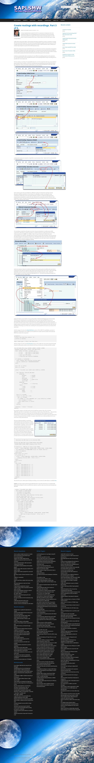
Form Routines (30, 343)
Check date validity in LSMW (66, 655)
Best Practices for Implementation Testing (45, 651)
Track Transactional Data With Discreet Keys (45, 663)
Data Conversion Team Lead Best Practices (45, 683)
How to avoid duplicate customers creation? (23, 590)
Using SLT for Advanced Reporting (44, 565)
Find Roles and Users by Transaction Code (45, 592)
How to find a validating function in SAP (45, 653)
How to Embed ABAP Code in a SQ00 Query (45, 618)
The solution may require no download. (22, 654)
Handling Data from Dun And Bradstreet (22, 668)
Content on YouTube (67, 29)
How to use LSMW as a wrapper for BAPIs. (45, 640)
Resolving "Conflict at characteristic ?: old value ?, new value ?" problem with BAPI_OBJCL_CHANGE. (23, 693)
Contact (62, 20)
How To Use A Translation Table (69, 50)
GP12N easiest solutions (19, 637)
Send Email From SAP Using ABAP (67, 613)
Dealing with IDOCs (41, 573)
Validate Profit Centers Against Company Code (70, 592)
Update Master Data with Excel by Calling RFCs (46, 561)
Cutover (15, 578)
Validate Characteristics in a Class (67, 654)
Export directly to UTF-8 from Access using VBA (70, 709)
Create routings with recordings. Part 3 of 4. (45, 650)
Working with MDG (40, 609)
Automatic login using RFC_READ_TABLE (22, 615)
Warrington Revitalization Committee (37, 757)
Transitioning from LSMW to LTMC (44, 578)
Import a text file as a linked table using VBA (70, 708)
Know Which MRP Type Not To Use (68, 568)
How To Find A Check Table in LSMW (44, 655)
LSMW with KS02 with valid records (21, 600)
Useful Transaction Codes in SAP (43, 641)
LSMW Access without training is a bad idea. (23, 649)
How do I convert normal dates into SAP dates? (23, 603)
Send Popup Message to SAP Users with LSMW (70, 577)
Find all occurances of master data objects (45, 661)
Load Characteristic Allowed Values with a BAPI (46, 616)
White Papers (17, 20)
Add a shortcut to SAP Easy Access (44, 664)
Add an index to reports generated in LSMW (70, 686)
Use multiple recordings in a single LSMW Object (46, 669)
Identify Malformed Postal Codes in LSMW (69, 695)
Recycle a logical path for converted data (22, 685)
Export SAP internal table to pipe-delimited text (70, 623)
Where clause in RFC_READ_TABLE (21, 647)
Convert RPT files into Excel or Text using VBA (70, 567)
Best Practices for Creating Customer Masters (46, 590)
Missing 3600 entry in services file (21, 650)
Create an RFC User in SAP (42, 629)
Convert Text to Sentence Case (67, 570)
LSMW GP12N (17, 584)
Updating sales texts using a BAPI (21, 617)
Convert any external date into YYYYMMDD (23, 659)
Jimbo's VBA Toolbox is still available (21, 621)
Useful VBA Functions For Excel (69, 43)
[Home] (35, 9)
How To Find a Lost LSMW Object (43, 593)
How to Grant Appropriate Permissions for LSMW (47, 642)
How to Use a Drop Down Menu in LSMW (69, 578)
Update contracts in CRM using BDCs (44, 622)
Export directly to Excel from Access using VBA (70, 693)
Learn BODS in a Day (41, 577)
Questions (32, 20)
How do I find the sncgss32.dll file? (21, 602)
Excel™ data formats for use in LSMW (21, 631)
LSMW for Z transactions (19, 630)
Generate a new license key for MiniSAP (22, 706)
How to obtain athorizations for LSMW (44, 654)
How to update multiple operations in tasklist (23, 554)
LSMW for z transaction (18, 577)
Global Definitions (30, 330)
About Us (55, 20)
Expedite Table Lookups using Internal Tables (46, 673)
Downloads (48, 20)
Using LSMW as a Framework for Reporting (23, 681)
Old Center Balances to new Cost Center (22, 583)
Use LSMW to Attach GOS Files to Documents (46, 602)
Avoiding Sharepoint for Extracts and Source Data (47, 605)
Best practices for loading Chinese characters (23, 628)
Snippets (25, 20)
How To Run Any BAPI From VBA (69, 47)
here (55, 480)
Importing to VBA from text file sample (22, 633)
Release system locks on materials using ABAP (23, 698)
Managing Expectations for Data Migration (45, 648)
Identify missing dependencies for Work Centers (46, 645)
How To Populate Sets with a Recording (45, 644)
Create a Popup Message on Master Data (45, 580)
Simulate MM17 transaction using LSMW (22, 690)
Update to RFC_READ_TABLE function (21, 558)
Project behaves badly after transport (21, 586)
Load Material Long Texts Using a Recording (46, 594)
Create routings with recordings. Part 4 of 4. (45, 647)
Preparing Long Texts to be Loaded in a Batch (46, 603)
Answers (40, 20)
